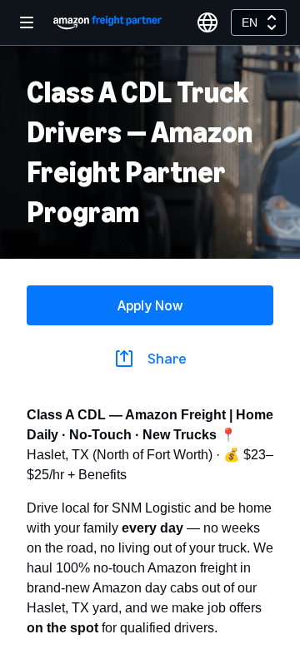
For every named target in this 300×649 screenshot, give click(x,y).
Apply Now (150, 305)
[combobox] (259, 22)
